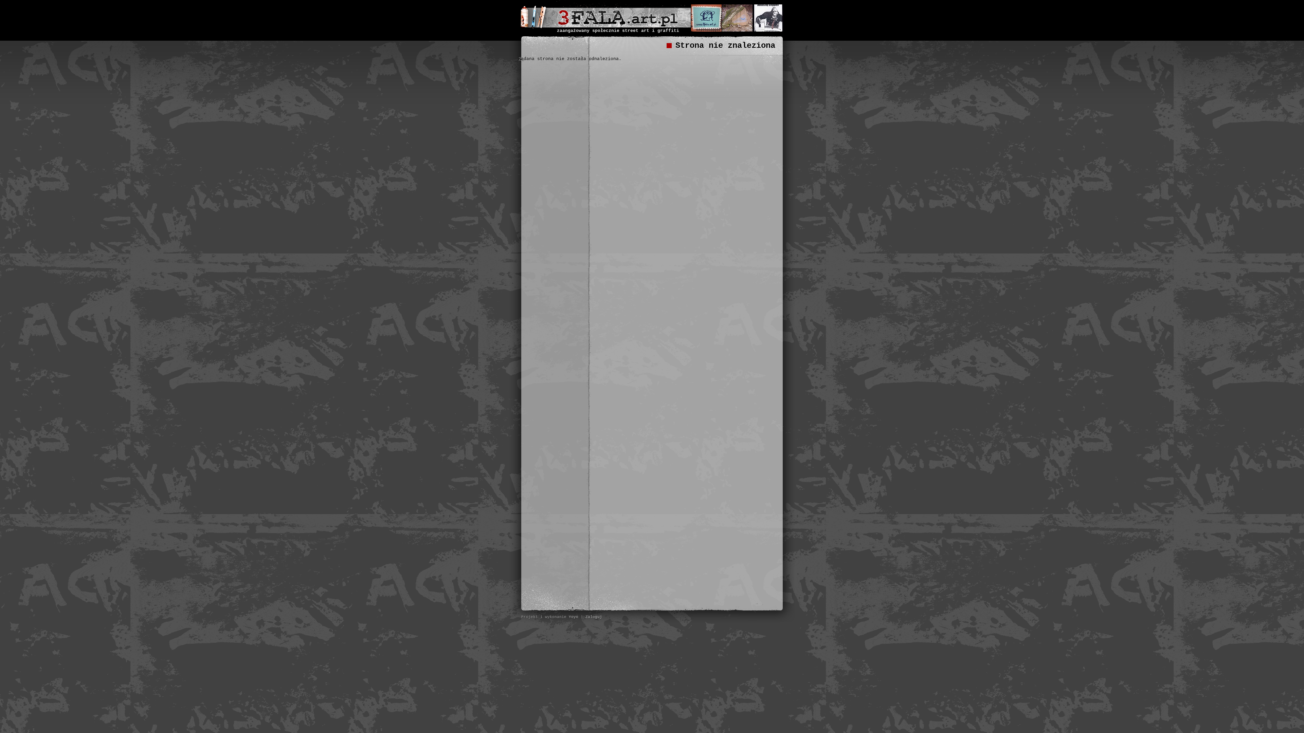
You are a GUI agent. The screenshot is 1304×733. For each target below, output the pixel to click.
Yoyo (573, 617)
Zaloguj (593, 617)
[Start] (618, 24)
